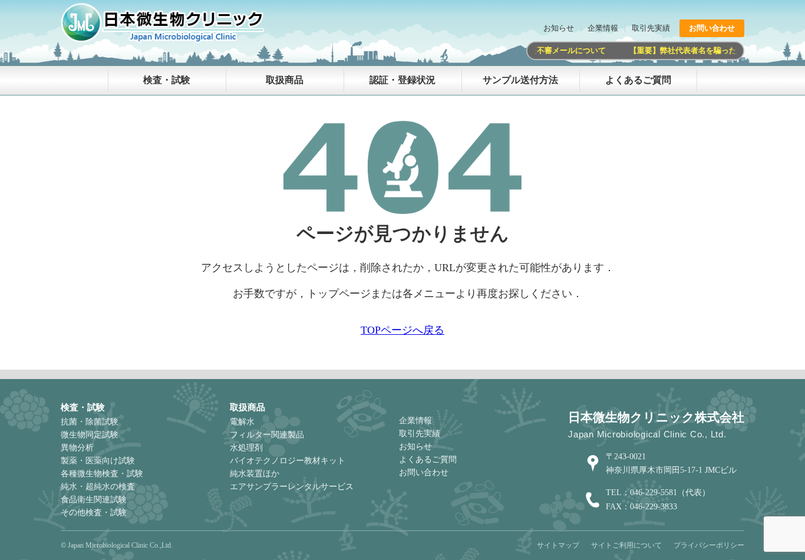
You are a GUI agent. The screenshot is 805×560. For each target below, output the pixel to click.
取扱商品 (284, 80)
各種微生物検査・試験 (102, 473)
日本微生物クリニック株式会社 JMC (167, 23)
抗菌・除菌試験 (89, 421)
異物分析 (77, 447)
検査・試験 (166, 80)
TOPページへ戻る (402, 330)
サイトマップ (558, 545)
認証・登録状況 (402, 80)
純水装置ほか (254, 473)
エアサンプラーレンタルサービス (292, 486)
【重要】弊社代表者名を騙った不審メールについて (715, 50)
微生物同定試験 (89, 434)
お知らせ (558, 28)
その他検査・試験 (94, 512)
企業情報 (603, 28)
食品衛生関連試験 (94, 499)
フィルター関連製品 (267, 434)
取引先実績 (651, 28)
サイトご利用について (626, 545)
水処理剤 (246, 447)
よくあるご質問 (638, 80)
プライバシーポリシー (709, 545)
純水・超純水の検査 (98, 486)
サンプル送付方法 (520, 80)
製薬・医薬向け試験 (98, 460)
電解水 (242, 421)
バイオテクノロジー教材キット (287, 460)
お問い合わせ (712, 28)
